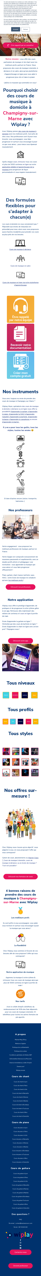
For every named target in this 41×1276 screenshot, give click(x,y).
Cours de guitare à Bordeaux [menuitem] (20, 1196)
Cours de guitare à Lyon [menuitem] (20, 1173)
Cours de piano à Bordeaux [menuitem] (20, 1151)
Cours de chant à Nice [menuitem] (20, 1112)
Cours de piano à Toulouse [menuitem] (20, 1154)
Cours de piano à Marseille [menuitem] (20, 1139)
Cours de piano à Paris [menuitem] (21, 1131)
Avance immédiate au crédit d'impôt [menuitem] (21, 1063)
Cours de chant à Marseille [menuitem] (20, 1093)
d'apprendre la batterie (18, 417)
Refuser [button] (25, 29)
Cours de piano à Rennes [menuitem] (20, 1143)
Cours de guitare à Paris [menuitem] (20, 1177)
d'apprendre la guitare (19, 411)
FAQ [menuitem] (20, 1219)
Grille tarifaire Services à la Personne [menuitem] (21, 1059)
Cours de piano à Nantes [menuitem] (20, 1147)
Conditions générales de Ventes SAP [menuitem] (20, 1055)
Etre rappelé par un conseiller (22, 45)
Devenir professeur (20, 1266)
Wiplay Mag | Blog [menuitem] (20, 1039)
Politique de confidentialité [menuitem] (20, 1047)
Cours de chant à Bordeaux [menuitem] (20, 1105)
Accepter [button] (15, 29)
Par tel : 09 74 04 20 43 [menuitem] (20, 1227)
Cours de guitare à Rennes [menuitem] (20, 1189)
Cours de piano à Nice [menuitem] (20, 1158)
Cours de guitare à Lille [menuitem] (20, 1181)
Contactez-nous (21, 1252)
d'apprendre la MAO (16, 414)
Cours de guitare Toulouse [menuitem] (20, 1200)
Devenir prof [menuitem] (20, 1066)
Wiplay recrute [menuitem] (20, 1070)
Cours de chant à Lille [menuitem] (20, 1089)
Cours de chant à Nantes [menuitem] (20, 1101)
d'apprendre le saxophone (19, 419)
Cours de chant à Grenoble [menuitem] (20, 1116)
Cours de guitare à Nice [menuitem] (20, 1204)
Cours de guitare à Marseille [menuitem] (20, 1185)
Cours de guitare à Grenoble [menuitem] (20, 1208)
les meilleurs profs (15, 580)
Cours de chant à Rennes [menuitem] (20, 1097)
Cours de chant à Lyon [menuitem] (20, 1082)
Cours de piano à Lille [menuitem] (20, 1135)
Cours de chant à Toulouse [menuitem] (20, 1108)
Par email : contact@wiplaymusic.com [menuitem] (20, 1223)
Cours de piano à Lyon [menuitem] (20, 1128)
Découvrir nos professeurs (21, 587)
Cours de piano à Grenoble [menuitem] (20, 1162)
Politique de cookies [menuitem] (20, 1051)
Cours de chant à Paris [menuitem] (20, 1085)
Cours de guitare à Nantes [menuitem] (21, 1193)
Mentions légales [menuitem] (20, 1043)
